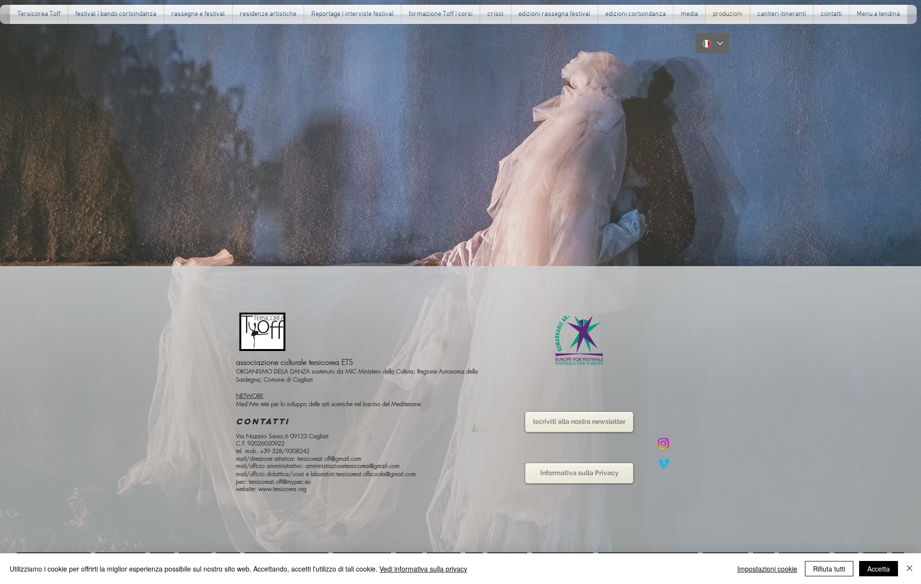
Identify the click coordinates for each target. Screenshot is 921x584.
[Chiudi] (909, 568)
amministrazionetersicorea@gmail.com (353, 466)
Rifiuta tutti (829, 568)
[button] (198, 14)
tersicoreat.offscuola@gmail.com (376, 474)
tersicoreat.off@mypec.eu (280, 482)
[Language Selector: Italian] (712, 43)
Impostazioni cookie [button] (767, 568)
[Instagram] (663, 443)
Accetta (878, 568)
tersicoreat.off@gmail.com (329, 459)
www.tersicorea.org (283, 489)
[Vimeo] (663, 463)
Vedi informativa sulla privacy (423, 568)
